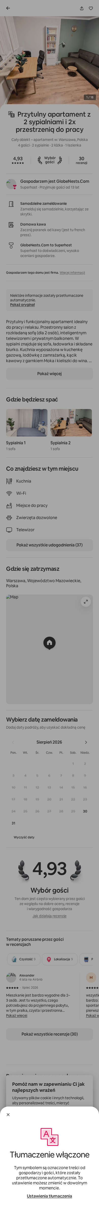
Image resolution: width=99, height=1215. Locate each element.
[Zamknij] (8, 1115)
